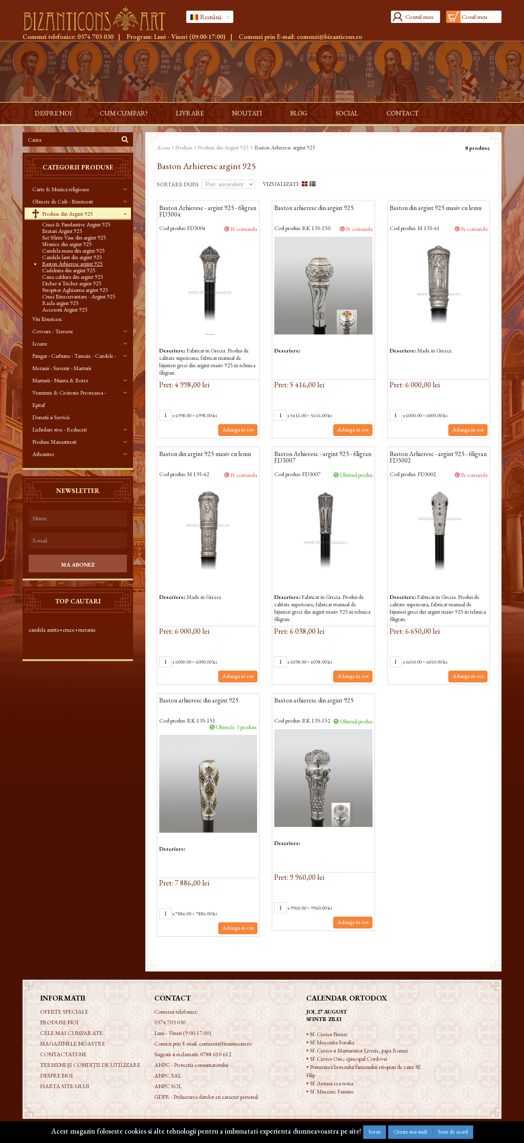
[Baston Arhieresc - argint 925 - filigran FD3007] (323, 532)
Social (347, 113)
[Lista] (312, 184)
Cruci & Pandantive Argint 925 (76, 224)
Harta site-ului (64, 1086)
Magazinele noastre (72, 1043)
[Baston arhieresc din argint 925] (323, 285)
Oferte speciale (64, 1011)
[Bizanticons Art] (98, 18)
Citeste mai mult (410, 1131)
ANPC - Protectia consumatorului (191, 1064)
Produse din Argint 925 (67, 213)
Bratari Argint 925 (62, 231)
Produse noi (59, 1022)
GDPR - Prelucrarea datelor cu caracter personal (206, 1096)
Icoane (39, 343)
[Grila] (304, 184)
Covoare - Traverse (52, 331)
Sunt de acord (453, 1131)
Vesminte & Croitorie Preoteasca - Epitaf (69, 399)
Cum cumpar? (124, 113)
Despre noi (53, 113)
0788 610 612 (215, 1054)
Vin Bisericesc (47, 319)
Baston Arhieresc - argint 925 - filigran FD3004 (207, 212)
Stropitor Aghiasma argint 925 (75, 290)
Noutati (247, 113)
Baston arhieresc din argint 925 (314, 208)
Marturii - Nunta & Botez (60, 380)
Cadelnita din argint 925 (68, 270)
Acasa (163, 147)
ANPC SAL (167, 1075)
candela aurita (44, 629)
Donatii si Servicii (51, 417)
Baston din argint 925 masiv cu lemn (435, 208)
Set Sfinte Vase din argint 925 (74, 237)
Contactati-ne (63, 1054)
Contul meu (419, 16)
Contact (402, 113)
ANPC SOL (168, 1086)
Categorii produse (78, 167)
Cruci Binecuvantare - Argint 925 (78, 296)
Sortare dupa (178, 184)
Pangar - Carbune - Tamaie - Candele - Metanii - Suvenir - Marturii (74, 362)
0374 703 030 (95, 36)
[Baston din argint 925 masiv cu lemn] (439, 285)
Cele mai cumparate (71, 1033)
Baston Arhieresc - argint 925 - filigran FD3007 (322, 458)
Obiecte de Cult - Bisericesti (62, 201)
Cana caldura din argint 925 (72, 276)
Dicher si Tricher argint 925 (72, 283)
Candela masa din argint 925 (73, 250)
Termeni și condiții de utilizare (90, 1064)
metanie (87, 629)
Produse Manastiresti (54, 441)
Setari (374, 1131)
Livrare (190, 113)
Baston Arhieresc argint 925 (72, 263)
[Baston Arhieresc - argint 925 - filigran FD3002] (439, 532)
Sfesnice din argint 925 (67, 244)
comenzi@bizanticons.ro (329, 36)
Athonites (43, 454)
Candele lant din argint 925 (72, 257)
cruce (69, 629)
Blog (298, 113)
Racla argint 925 (60, 303)
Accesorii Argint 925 (65, 309)
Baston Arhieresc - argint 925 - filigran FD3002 (438, 458)
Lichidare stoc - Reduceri (59, 429)
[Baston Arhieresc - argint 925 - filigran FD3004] (208, 285)
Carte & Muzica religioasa (60, 189)
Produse (183, 147)
